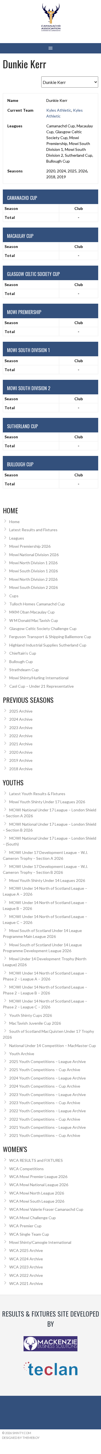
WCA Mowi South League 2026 (36, 1201)
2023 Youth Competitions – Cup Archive (44, 1102)
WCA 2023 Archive (26, 1267)
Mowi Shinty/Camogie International (40, 1242)
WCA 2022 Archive (26, 1275)
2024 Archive (21, 719)
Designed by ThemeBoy (21, 1437)
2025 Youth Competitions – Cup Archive (44, 1069)
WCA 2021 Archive (26, 1283)
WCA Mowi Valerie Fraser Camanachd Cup (46, 1209)
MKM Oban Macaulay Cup (32, 612)
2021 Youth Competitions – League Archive (47, 1127)
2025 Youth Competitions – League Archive (47, 1061)
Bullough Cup (21, 661)
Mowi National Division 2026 (34, 554)
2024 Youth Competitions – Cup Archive (44, 1086)
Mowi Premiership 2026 (29, 546)
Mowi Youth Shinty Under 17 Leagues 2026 (47, 801)
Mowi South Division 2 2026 (33, 587)
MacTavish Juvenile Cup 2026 (35, 1023)
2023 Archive (21, 727)
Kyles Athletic (58, 110)
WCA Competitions (26, 1168)
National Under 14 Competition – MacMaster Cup (52, 1045)
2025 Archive (21, 711)
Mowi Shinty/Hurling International (38, 677)
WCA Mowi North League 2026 (36, 1193)
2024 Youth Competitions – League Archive (47, 1078)
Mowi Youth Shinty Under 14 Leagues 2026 (47, 880)
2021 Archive (21, 743)
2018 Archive (21, 768)
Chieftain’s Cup (22, 653)
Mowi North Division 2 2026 (33, 579)
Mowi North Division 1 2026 (33, 562)
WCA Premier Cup (25, 1225)
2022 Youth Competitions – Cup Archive (44, 1119)
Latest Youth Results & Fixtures (37, 793)
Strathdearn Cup (24, 669)
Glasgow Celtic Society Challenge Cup (43, 628)
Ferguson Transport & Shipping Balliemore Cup (50, 636)
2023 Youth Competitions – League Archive (47, 1094)
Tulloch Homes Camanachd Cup (37, 603)
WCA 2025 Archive (26, 1250)
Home (14, 521)
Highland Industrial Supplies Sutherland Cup (47, 645)
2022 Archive (21, 735)
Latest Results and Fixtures (33, 529)
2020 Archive (21, 752)
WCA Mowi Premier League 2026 (38, 1176)
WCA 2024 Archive (26, 1258)
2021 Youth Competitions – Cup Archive (44, 1135)
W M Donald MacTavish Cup (33, 620)
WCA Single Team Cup (29, 1234)
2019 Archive (21, 760)
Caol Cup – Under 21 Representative (41, 686)
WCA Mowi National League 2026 (38, 1184)
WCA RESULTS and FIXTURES (36, 1160)
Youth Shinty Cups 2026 (30, 1015)
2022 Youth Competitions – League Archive (47, 1110)
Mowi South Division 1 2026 (33, 570)
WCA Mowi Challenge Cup (32, 1217)
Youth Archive (21, 1053)
